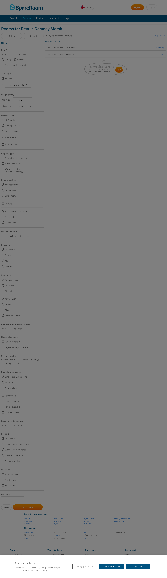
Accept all (137, 566)
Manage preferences (85, 566)
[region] (83, 566)
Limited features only (111, 566)
